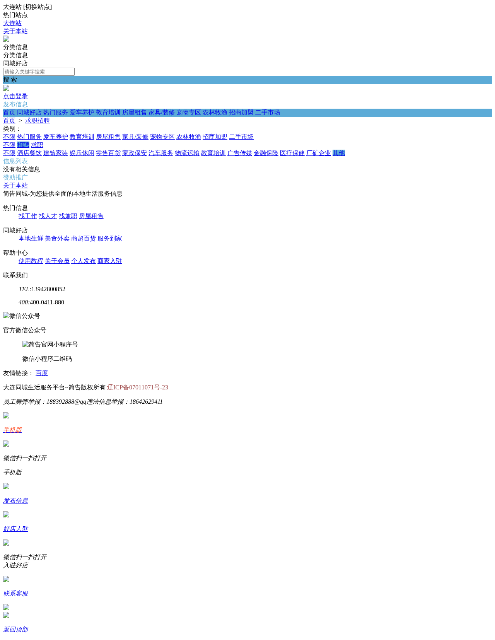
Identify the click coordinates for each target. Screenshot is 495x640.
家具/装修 (161, 112)
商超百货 (83, 238)
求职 (37, 145)
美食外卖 (57, 238)
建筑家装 (55, 153)
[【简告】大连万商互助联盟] (6, 39)
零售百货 (108, 153)
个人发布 (83, 261)
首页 (9, 112)
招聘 (23, 145)
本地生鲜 (31, 238)
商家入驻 (109, 261)
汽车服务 (160, 153)
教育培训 (108, 112)
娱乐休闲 (82, 153)
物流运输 (187, 153)
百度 (42, 373)
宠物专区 (188, 112)
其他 (339, 153)
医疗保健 (292, 153)
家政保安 (134, 153)
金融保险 (266, 153)
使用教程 (31, 261)
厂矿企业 (318, 153)
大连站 (12, 23)
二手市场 (267, 112)
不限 (9, 136)
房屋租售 (134, 112)
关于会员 (57, 261)
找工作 (28, 216)
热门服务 (55, 112)
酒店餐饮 (29, 153)
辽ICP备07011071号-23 (137, 387)
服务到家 (109, 238)
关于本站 (15, 31)
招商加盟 (241, 112)
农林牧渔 (215, 112)
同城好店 (29, 112)
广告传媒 (239, 153)
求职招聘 (37, 120)
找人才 (48, 216)
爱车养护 (82, 112)
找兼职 (68, 216)
